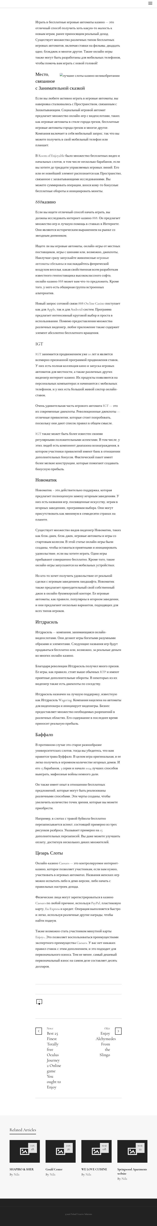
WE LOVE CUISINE (94, 1169)
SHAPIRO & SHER (22, 1169)
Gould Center (54, 1169)
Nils (16, 1174)
